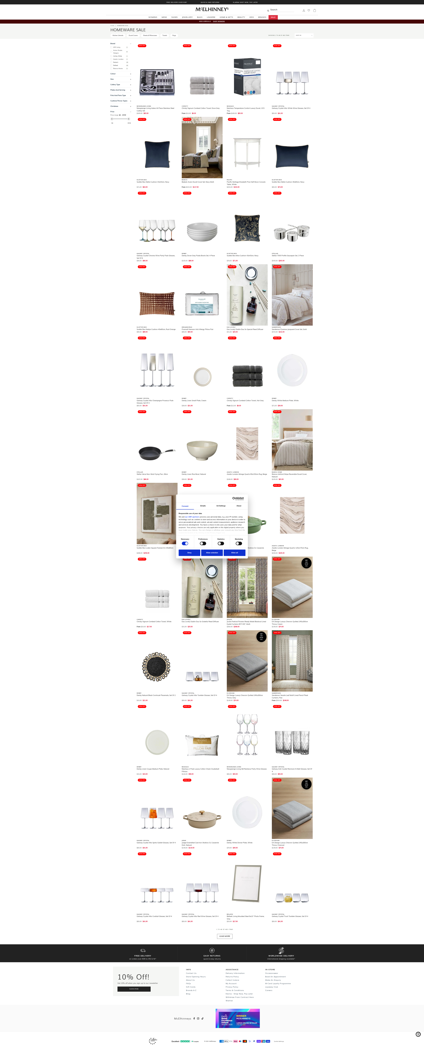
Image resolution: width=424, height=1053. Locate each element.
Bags (199, 17)
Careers (268, 990)
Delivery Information (235, 973)
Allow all (234, 553)
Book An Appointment (275, 976)
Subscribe (134, 989)
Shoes (174, 17)
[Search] (268, 10)
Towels (164, 35)
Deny (189, 553)
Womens (152, 17)
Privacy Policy (232, 986)
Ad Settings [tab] (221, 506)
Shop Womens (219, 21)
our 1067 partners (192, 517)
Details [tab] (203, 506)
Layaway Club (271, 986)
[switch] (203, 543)
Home (112, 25)
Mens (164, 17)
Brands (262, 17)
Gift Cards (190, 986)
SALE (273, 17)
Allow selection (212, 553)
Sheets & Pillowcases (150, 35)
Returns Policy (232, 976)
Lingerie (211, 17)
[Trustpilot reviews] (185, 1041)
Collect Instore (232, 980)
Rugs (174, 35)
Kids (252, 17)
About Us (190, 980)
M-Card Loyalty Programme (278, 983)
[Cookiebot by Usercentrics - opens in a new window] (235, 498)
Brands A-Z (191, 990)
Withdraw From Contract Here (240, 997)
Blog (188, 993)
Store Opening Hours (195, 976)
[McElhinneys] (212, 11)
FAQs (188, 983)
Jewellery (187, 17)
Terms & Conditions (235, 990)
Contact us (191, 973)
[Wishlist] (309, 11)
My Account (231, 983)
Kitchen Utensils (118, 35)
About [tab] (239, 506)
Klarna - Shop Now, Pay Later (239, 993)
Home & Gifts (226, 17)
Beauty (241, 17)
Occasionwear (271, 973)
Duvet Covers (133, 35)
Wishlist (229, 1000)
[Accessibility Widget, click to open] (418, 1034)
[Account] (304, 11)
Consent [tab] (185, 506)
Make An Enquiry (273, 980)
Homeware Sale (122, 25)
